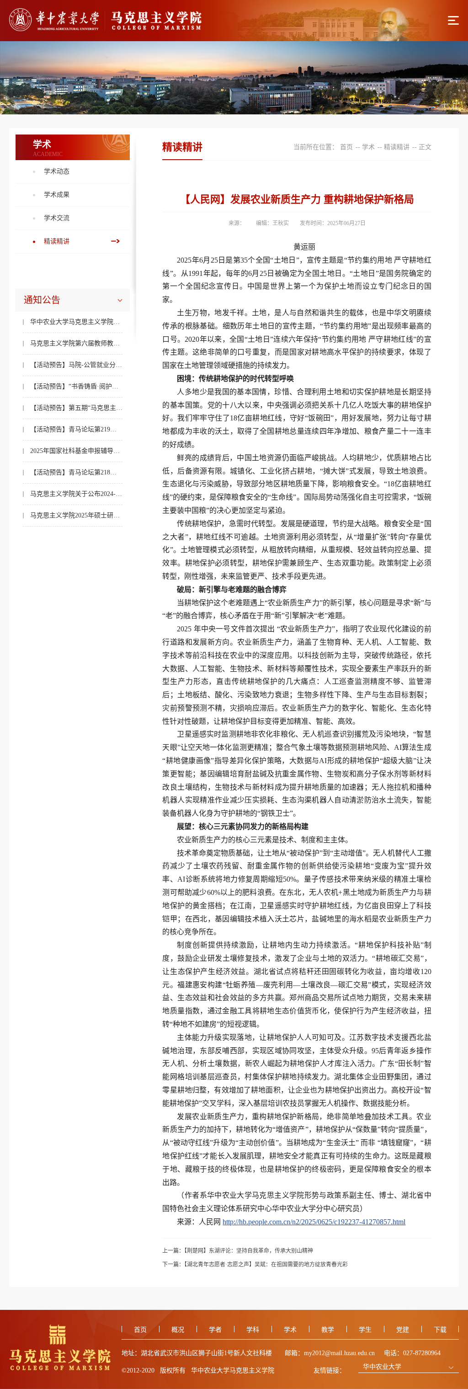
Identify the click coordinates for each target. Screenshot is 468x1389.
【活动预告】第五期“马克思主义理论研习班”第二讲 (76, 407)
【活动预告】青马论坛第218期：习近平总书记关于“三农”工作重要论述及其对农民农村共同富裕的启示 (76, 472)
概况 (177, 1329)
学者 (215, 1329)
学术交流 (56, 218)
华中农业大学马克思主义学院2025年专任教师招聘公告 (76, 321)
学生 (365, 1329)
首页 (346, 147)
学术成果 (56, 194)
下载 (440, 1329)
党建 (402, 1329)
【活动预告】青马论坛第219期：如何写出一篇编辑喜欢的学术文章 (76, 429)
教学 (327, 1329)
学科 (252, 1329)
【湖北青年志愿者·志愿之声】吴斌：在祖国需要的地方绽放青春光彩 (266, 1264)
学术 (368, 147)
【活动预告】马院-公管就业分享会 (76, 364)
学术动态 (56, 171)
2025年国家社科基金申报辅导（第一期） (76, 450)
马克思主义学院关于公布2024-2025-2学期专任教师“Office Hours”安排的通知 (76, 493)
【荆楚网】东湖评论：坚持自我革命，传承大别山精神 (248, 1251)
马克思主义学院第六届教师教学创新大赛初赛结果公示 (76, 343)
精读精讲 (56, 241)
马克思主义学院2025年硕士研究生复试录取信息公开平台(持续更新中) (76, 515)
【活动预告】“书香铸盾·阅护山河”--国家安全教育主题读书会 (76, 386)
